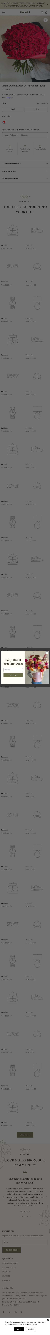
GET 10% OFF (13, 675)
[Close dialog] (47, 652)
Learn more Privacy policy (28, 1324)
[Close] (48, 1320)
